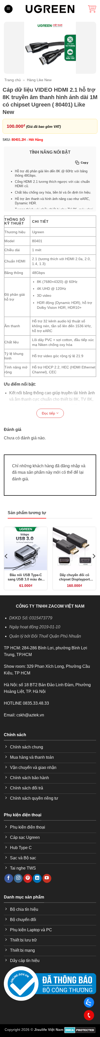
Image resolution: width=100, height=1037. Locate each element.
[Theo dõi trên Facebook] (8, 878)
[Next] (94, 556)
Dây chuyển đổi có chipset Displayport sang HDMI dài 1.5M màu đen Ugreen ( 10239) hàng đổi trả (74, 577)
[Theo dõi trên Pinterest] (27, 878)
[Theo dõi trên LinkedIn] (37, 878)
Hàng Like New (39, 80)
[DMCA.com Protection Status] (79, 1030)
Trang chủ (12, 80)
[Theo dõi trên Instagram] (18, 878)
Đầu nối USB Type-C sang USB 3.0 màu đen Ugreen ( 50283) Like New (26, 577)
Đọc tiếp (49, 413)
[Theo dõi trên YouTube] (47, 878)
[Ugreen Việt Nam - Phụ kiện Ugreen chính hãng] (50, 9)
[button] (8, 9)
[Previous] (6, 556)
